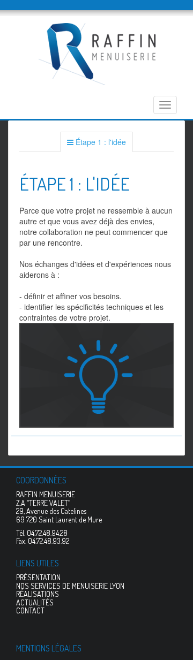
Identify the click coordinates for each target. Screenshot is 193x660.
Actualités (35, 602)
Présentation (38, 577)
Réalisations (37, 593)
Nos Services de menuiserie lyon (70, 585)
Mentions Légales (48, 648)
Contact (30, 610)
